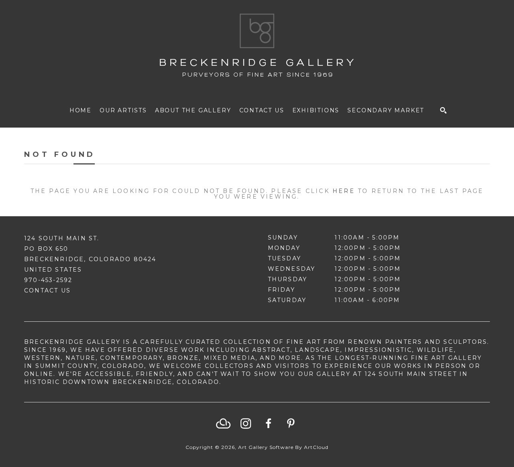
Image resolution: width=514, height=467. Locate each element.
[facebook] (268, 423)
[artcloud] (223, 423)
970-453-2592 (48, 280)
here (343, 191)
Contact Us (47, 290)
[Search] (443, 110)
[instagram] (246, 423)
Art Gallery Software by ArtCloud (283, 447)
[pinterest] (291, 423)
